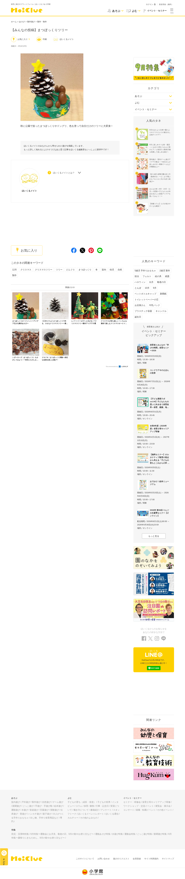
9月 (154, 288)
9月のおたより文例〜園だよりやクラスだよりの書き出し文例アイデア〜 (160, 132)
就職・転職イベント (145, 810)
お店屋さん (140, 305)
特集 (14, 830)
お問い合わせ (104, 858)
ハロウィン (140, 282)
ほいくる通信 (112, 814)
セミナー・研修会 (132, 802)
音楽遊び (34, 810)
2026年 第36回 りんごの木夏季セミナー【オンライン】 (159, 513)
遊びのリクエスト (121, 858)
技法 (137, 276)
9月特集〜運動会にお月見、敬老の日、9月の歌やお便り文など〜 (62, 834)
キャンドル (161, 311)
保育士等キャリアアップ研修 (156, 802)
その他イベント (164, 810)
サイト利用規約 (151, 858)
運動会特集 (129, 834)
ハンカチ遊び (34, 814)
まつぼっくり (84, 270)
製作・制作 (42, 22)
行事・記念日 (102, 806)
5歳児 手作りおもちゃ (145, 270)
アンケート (106, 810)
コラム (79, 806)
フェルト (147, 276)
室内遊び (15, 802)
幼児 (112, 270)
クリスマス (25, 270)
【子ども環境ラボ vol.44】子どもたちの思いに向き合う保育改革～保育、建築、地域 (159, 403)
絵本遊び (58, 806)
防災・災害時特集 (20, 834)
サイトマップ (168, 858)
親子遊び (47, 814)
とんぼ (138, 288)
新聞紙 (163, 294)
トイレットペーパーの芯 (146, 299)
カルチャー (73, 818)
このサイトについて (85, 858)
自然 (120, 270)
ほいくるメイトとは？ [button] (63, 173)
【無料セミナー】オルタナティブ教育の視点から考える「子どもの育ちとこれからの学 (159, 458)
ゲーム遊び (57, 802)
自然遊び (46, 802)
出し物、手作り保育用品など (44, 818)
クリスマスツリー (43, 270)
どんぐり (70, 270)
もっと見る (153, 536)
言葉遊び (44, 810)
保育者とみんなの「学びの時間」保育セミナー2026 (159, 348)
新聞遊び (16, 806)
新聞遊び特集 (160, 834)
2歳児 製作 (165, 270)
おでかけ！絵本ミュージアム (159, 482)
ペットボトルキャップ (145, 294)
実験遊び (54, 810)
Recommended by (112, 366)
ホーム (14, 22)
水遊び (25, 810)
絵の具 (158, 276)
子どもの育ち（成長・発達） (82, 802)
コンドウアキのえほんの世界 (159, 371)
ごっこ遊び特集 (144, 834)
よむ (137, 102)
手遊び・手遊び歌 (43, 806)
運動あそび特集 (102, 834)
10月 (147, 288)
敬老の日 (161, 282)
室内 (104, 270)
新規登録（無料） (166, 4)
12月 (14, 270)
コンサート (128, 810)
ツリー (59, 270)
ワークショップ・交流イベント (138, 806)
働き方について (81, 810)
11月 (151, 282)
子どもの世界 (103, 802)
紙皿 (167, 276)
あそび (22, 22)
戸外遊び (26, 802)
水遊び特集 (117, 834)
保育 (86, 806)
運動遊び (15, 810)
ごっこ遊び (28, 806)
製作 (14, 275)
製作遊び (31, 22)
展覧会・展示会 (163, 806)
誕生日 (138, 317)
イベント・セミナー (146, 109)
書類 (92, 806)
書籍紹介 (94, 810)
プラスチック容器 (143, 311)
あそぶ (138, 96)
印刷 (45, 39)
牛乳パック (154, 305)
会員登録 (137, 858)
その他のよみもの (88, 818)
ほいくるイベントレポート (91, 814)
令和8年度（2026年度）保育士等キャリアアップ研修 (159, 429)
